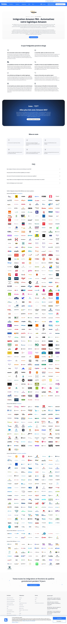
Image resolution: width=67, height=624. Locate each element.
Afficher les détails (15, 622)
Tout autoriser (59, 618)
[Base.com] (4, 4)
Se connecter (51, 4)
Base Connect (9, 613)
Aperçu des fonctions (10, 597)
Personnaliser (59, 621)
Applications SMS (20, 530)
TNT (19, 615)
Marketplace (19, 193)
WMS (7, 606)
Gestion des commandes (10, 599)
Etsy (19, 601)
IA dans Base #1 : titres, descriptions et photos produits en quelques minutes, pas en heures (53, 612)
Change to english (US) (50, 1)
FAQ (35, 601)
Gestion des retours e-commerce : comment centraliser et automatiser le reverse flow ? (53, 603)
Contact (36, 597)
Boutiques (19, 403)
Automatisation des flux (10, 611)
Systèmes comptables (21, 453)
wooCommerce (21, 606)
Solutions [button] (17, 4)
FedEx (20, 613)
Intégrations (24, 4)
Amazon (20, 597)
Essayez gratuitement (34, 37)
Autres (18, 541)
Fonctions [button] (11, 4)
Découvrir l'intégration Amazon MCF (34, 119)
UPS (19, 611)
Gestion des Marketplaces (11, 601)
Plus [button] (33, 4)
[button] (43, 4)
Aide (35, 599)
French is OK (58, 1)
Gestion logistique (9, 609)
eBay (20, 599)
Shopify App (21, 604)
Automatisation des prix (10, 604)
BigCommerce (21, 608)
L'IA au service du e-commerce (11, 615)
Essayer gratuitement (59, 4)
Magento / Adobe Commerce (23, 609)
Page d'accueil (28, 16)
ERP (7, 608)
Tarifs (29, 4)
